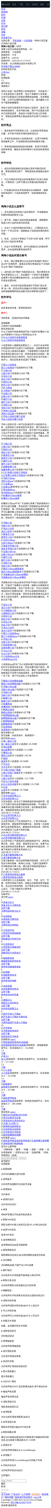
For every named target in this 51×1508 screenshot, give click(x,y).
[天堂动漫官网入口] (11, 796)
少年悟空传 (6, 933)
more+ (13, 738)
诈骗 (26, 1149)
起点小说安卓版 (8, 784)
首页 (3, 9)
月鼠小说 (5, 642)
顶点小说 (5, 379)
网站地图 (9, 1497)
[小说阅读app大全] (10, 656)
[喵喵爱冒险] (7, 958)
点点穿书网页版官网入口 (13, 838)
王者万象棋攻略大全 (11, 857)
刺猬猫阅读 (6, 724)
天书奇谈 (5, 1031)
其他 (46, 1152)
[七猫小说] (6, 775)
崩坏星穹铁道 (7, 1101)
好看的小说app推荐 (10, 498)
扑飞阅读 (5, 390)
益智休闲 (14, 1031)
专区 (3, 35)
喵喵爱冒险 (6, 961)
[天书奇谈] (6, 1028)
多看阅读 (5, 707)
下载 (21, 4)
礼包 (3, 23)
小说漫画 (28, 40)
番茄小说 (5, 755)
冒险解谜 (16, 933)
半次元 (4, 767)
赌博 (18, 1149)
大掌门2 (14, 1123)
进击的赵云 (19, 1120)
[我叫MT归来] (8, 1115)
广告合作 (15, 1494)
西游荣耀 (16, 1135)
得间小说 (5, 385)
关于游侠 (5, 1494)
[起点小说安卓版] (9, 781)
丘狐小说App (7, 554)
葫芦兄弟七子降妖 (9, 1017)
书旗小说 (5, 525)
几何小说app (7, 543)
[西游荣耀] (6, 1135)
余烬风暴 (5, 989)
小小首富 (5, 1073)
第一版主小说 (7, 744)
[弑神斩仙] (6, 1126)
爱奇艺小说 (6, 458)
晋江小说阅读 (7, 367)
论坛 (49, 4)
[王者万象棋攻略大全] (12, 855)
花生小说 (5, 625)
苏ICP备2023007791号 (21, 1502)
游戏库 (35, 4)
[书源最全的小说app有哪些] (14, 574)
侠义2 (4, 1059)
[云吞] (4, 787)
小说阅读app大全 (9, 659)
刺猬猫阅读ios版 (9, 718)
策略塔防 (16, 947)
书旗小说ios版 (7, 689)
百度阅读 (5, 729)
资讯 (14, 4)
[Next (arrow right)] (5, 1492)
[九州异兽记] (7, 944)
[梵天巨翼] (6, 1118)
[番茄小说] (6, 752)
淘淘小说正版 (7, 413)
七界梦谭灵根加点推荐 (12, 877)
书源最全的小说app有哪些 (13, 577)
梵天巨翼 (16, 1118)
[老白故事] (6, 747)
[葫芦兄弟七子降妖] (11, 1014)
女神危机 (5, 919)
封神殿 (4, 975)
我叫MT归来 (21, 1115)
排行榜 (4, 26)
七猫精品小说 (7, 613)
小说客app (6, 487)
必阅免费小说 (7, 648)
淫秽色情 (8, 1149)
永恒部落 (16, 1129)
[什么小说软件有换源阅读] (14, 337)
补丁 (28, 4)
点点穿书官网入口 (9, 818)
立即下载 (5, 908)
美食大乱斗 (6, 905)
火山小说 (5, 653)
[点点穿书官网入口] (11, 815)
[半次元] (5, 764)
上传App (5, 72)
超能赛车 (5, 1087)
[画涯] (4, 758)
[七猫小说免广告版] (11, 770)
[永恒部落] (6, 1129)
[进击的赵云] (7, 1120)
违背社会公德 (21, 1152)
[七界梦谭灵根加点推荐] (13, 874)
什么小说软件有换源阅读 (13, 340)
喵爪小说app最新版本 (11, 571)
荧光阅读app (7, 492)
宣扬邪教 (36, 1152)
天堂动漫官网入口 (9, 798)
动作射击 (14, 1003)
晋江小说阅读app (9, 636)
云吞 (3, 790)
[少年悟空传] (7, 930)
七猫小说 (5, 373)
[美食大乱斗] (7, 902)
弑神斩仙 (16, 1126)
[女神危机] (6, 916)
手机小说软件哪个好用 (12, 419)
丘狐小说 (5, 396)
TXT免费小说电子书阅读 (13, 475)
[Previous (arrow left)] (2, 1492)
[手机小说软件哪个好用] (13, 416)
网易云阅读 (6, 712)
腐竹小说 (5, 402)
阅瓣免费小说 (7, 469)
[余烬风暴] (6, 986)
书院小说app (7, 481)
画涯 (3, 761)
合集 (3, 20)
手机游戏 (17, 40)
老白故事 (5, 750)
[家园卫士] (6, 1000)
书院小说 (5, 408)
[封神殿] (5, 972)
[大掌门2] (6, 1123)
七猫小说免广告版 (9, 773)
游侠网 (7, 4)
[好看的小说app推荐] (11, 495)
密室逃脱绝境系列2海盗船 (13, 1045)
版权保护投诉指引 (23, 1497)
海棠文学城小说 (8, 548)
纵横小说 (5, 701)
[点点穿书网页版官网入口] (14, 835)
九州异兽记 (6, 947)
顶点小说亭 (6, 531)
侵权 (34, 1149)
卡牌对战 (16, 905)
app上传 (37, 1497)
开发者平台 (6, 38)
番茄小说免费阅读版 (11, 684)
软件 (3, 15)
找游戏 (4, 12)
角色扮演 (16, 961)
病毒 (41, 1149)
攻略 (42, 4)
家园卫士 (5, 1003)
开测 (3, 17)
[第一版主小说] (8, 741)
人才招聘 (25, 1494)
